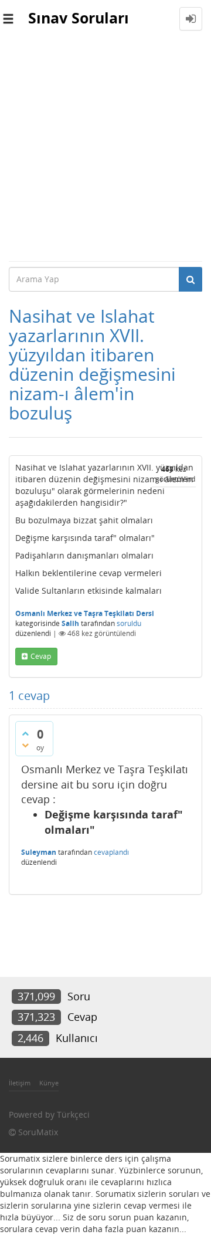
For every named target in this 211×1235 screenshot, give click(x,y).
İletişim (19, 1082)
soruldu (129, 623)
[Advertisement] (105, 149)
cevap (40, 656)
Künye (49, 1082)
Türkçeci (73, 1114)
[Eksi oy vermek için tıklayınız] (25, 745)
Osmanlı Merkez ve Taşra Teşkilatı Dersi (84, 613)
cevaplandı (111, 852)
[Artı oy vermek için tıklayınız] (25, 733)
